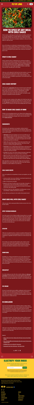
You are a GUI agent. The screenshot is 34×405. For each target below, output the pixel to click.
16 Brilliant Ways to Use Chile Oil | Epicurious (12, 344)
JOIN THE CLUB (27, 0)
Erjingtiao (28, 64)
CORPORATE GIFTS (4, 397)
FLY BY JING (6, 402)
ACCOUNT (2, 399)
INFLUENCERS (3, 394)
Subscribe (24, 367)
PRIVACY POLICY (21, 397)
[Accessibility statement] (3, 386)
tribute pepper (20, 64)
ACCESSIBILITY (20, 399)
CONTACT (19, 392)
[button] (28, 4)
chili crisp (8, 102)
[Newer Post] (32, 357)
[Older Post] (2, 357)
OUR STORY (3, 392)
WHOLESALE (3, 395)
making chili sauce (8, 117)
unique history (12, 87)
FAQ (18, 394)
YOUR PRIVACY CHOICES (9, 387)
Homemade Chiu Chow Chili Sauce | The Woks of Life (13, 346)
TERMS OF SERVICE (21, 395)
